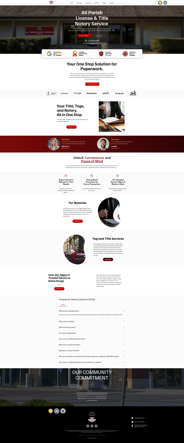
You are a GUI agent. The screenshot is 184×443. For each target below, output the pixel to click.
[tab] (63, 304)
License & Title (92, 414)
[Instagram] (91, 425)
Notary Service (92, 415)
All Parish (92, 412)
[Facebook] (96, 425)
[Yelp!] (87, 425)
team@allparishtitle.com (140, 418)
